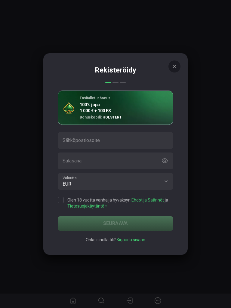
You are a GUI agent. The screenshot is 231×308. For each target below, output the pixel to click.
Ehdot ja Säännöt (147, 200)
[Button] (164, 161)
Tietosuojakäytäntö (85, 206)
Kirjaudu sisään (131, 239)
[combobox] (115, 181)
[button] (166, 181)
